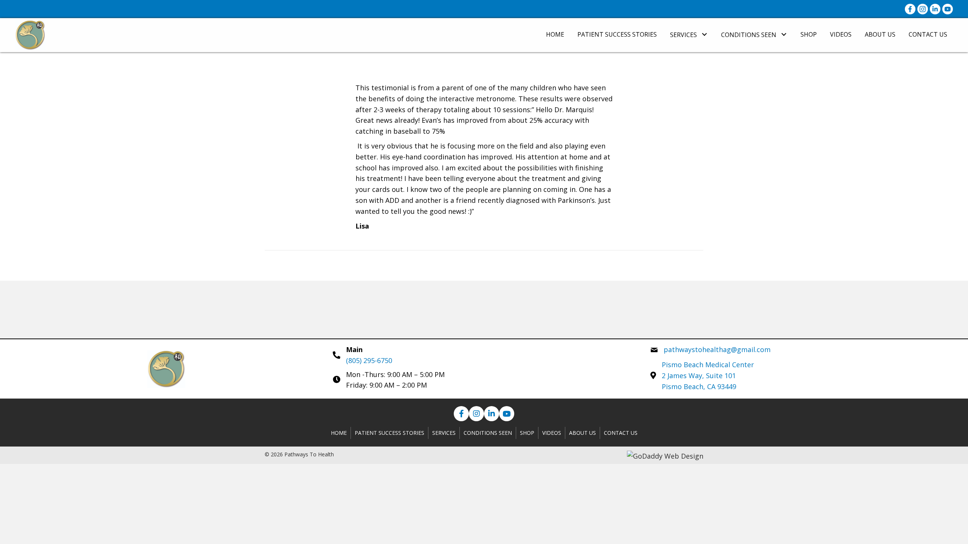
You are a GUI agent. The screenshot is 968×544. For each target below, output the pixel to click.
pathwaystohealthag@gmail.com (717, 349)
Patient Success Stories (389, 432)
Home (339, 432)
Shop (527, 432)
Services (444, 432)
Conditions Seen (488, 432)
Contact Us (621, 432)
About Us (582, 432)
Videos (551, 432)
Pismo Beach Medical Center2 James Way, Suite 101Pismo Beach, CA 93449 (708, 375)
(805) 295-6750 (369, 360)
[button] (704, 34)
